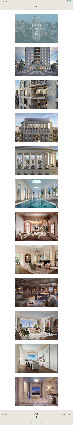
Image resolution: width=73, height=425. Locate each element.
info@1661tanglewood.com (66, 414)
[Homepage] (5, 1)
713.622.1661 (4, 414)
